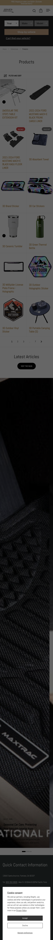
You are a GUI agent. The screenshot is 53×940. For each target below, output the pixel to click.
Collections (14, 49)
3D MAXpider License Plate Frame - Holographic (13, 274)
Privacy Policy (21, 910)
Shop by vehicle (26, 32)
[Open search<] (34, 10)
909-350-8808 (11, 882)
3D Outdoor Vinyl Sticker (13, 316)
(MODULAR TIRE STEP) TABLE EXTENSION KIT (13, 102)
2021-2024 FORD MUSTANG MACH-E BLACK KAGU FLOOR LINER (13, 149)
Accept (25, 918)
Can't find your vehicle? (18, 38)
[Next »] (41, 341)
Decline (25, 925)
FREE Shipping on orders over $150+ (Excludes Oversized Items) (26, 3)
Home (4, 49)
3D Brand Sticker (13, 193)
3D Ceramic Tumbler (13, 233)
